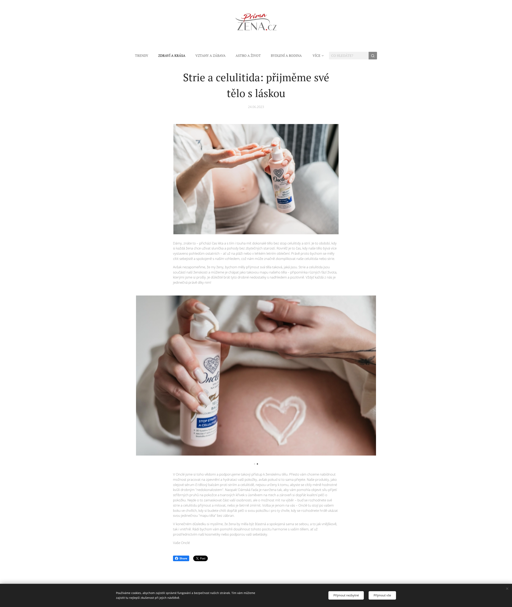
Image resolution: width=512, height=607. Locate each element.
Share (183, 558)
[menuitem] (144, 56)
